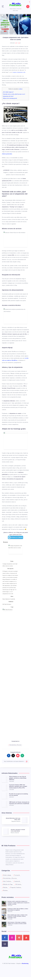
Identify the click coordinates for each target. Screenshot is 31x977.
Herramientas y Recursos (16, 744)
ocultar (20, 89)
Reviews (5, 890)
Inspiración (17, 881)
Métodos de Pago (8, 884)
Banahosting (25, 963)
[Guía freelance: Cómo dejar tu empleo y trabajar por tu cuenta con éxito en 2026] (4, 924)
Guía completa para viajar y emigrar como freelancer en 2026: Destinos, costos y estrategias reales (17, 916)
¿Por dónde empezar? (8, 92)
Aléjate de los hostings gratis (10, 98)
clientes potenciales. (7, 153)
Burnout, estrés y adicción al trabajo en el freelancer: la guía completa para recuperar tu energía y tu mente (18, 903)
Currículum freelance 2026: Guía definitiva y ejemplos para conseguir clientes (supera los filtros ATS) (18, 786)
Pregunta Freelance (15, 887)
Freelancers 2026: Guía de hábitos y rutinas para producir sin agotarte (18, 909)
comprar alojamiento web (19, 72)
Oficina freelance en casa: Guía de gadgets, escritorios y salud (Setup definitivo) (17, 778)
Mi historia (18, 884)
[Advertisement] (15, 675)
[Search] (27, 6)
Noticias (5, 887)
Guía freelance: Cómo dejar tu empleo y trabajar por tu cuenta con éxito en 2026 (17, 923)
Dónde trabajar (7, 875)
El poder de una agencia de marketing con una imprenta (18, 794)
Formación (17, 875)
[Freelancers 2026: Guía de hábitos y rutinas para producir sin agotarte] (4, 910)
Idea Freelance (7, 881)
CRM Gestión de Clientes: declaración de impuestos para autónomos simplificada (19, 803)
